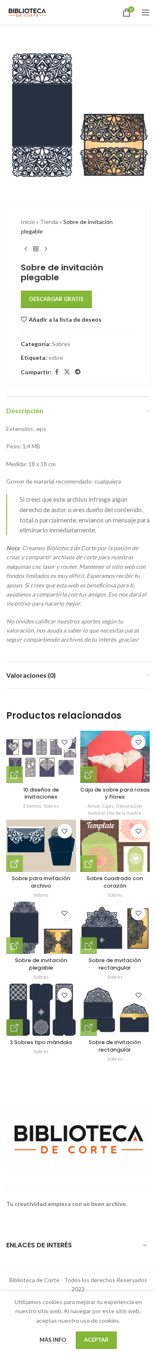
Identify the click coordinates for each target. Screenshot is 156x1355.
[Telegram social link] (77, 372)
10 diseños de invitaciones (41, 793)
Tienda (49, 221)
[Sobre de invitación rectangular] (115, 928)
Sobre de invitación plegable (41, 964)
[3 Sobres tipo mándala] (41, 1010)
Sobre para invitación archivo (41, 882)
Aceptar (96, 1339)
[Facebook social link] (57, 372)
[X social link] (67, 372)
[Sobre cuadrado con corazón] (115, 846)
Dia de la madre (124, 813)
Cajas (108, 806)
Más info (53, 1339)
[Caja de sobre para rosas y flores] (115, 757)
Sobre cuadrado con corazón (115, 882)
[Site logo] (27, 11)
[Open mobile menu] (145, 12)
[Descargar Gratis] (88, 774)
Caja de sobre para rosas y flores (115, 793)
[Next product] (46, 249)
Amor (93, 806)
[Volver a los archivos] (36, 249)
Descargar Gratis (56, 299)
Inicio (28, 221)
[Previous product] (26, 249)
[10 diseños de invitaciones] (41, 757)
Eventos (32, 806)
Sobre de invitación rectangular (115, 964)
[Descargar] (14, 774)
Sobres (61, 343)
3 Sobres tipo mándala (41, 1042)
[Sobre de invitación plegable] (41, 928)
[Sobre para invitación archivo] (41, 846)
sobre (55, 357)
